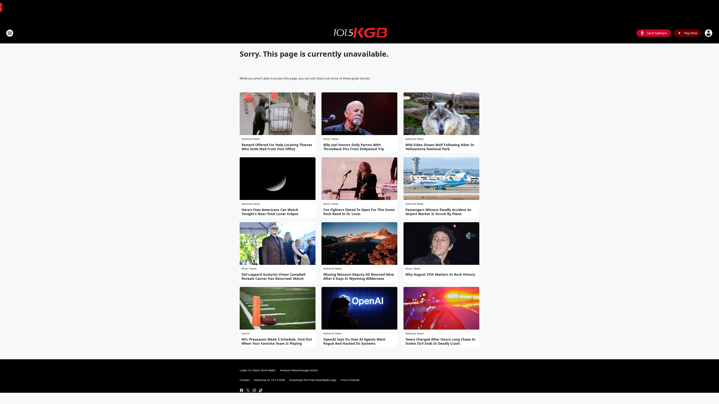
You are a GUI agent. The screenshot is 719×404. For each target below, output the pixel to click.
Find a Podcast (350, 380)
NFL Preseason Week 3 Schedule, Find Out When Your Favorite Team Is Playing (277, 341)
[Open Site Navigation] (9, 33)
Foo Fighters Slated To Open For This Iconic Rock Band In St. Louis (359, 212)
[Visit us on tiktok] (260, 390)
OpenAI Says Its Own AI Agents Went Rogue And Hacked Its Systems (354, 341)
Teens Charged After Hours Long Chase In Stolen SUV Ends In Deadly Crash (440, 341)
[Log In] (709, 33)
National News (251, 139)
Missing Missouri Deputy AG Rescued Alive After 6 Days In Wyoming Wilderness (358, 276)
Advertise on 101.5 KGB (269, 380)
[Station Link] (359, 33)
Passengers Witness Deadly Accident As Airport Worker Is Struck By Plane (438, 212)
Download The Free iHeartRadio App (312, 380)
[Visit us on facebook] (241, 390)
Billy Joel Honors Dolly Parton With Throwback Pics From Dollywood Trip (353, 147)
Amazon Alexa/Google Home (299, 370)
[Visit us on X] (248, 390)
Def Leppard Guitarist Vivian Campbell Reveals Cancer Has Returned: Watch (273, 276)
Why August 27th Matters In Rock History (440, 274)
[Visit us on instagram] (254, 390)
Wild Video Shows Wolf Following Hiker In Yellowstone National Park (439, 147)
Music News (331, 139)
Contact (244, 380)
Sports (246, 333)
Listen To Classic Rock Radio (257, 370)
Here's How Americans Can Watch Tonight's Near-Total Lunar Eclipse (270, 212)
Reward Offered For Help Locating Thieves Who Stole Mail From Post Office (277, 147)
